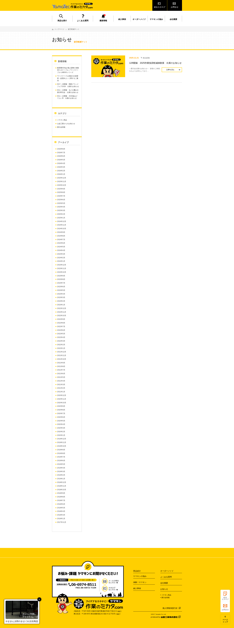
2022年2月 (61, 345)
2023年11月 (61, 268)
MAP (119, 611)
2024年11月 (61, 225)
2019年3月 (61, 471)
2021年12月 (61, 352)
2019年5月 (61, 464)
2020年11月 (61, 399)
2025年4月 (61, 207)
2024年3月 (61, 254)
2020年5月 (61, 421)
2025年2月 (61, 214)
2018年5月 (61, 508)
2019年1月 (61, 479)
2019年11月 (61, 442)
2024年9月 (61, 232)
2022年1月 (61, 348)
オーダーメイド (139, 19)
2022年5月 (61, 334)
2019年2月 (61, 475)
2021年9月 (61, 363)
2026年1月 (61, 174)
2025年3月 (61, 210)
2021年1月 (61, 392)
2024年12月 (61, 221)
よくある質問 (82, 20)
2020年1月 (61, 435)
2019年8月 (61, 453)
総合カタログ (159, 7)
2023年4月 (61, 294)
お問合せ (174, 7)
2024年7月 (61, 239)
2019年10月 (61, 446)
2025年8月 (61, 192)
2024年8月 (61, 236)
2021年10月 (61, 359)
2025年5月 (61, 203)
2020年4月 (61, 424)
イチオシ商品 (62, 120)
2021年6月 (61, 374)
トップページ (59, 29)
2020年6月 (61, 417)
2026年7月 (61, 153)
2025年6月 (61, 200)
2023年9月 (61, 276)
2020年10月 (61, 403)
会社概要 (173, 19)
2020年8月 (61, 410)
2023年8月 (61, 279)
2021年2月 (61, 388)
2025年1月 (61, 218)
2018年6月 (61, 504)
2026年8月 (61, 149)
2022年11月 (61, 312)
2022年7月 (61, 326)
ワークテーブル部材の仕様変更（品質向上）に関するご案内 (67, 78)
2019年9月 (61, 450)
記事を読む (170, 70)
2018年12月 (61, 482)
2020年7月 (61, 413)
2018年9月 (61, 493)
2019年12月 (61, 439)
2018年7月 (61, 500)
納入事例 (122, 19)
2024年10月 (61, 229)
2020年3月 (61, 428)
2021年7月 (61, 370)
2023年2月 (61, 301)
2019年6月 (61, 460)
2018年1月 (61, 519)
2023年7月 (61, 283)
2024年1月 (61, 261)
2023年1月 (61, 305)
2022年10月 (61, 316)
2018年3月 (61, 515)
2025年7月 (61, 196)
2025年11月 (61, 181)
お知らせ (164, 589)
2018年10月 (61, 490)
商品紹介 (137, 571)
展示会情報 (61, 127)
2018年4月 (61, 511)
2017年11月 (61, 522)
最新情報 (103, 20)
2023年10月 (61, 272)
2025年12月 (61, 178)
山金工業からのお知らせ (66, 124)
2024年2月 (61, 258)
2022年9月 (61, 319)
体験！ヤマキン (140, 582)
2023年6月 (61, 287)
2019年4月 (61, 468)
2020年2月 (61, 432)
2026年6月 (61, 156)
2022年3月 (61, 341)
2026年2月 (61, 171)
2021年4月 (61, 381)
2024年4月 (61, 250)
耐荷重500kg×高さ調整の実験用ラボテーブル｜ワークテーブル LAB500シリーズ (68, 70)
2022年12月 (61, 308)
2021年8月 (61, 366)
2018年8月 (61, 497)
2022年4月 (61, 337)
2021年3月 (61, 384)
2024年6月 (61, 243)
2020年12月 (61, 395)
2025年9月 (61, 189)
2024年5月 (61, 247)
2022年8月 (61, 323)
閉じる (39, 599)
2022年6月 (61, 330)
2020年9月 (61, 406)
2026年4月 (61, 163)
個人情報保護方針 (170, 608)
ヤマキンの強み (156, 19)
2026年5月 (61, 160)
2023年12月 (61, 265)
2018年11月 (61, 486)
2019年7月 (61, 457)
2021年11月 (61, 355)
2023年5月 (61, 290)
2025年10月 (61, 185)
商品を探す (62, 20)
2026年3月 (61, 167)
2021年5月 (61, 377)
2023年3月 (61, 297)
